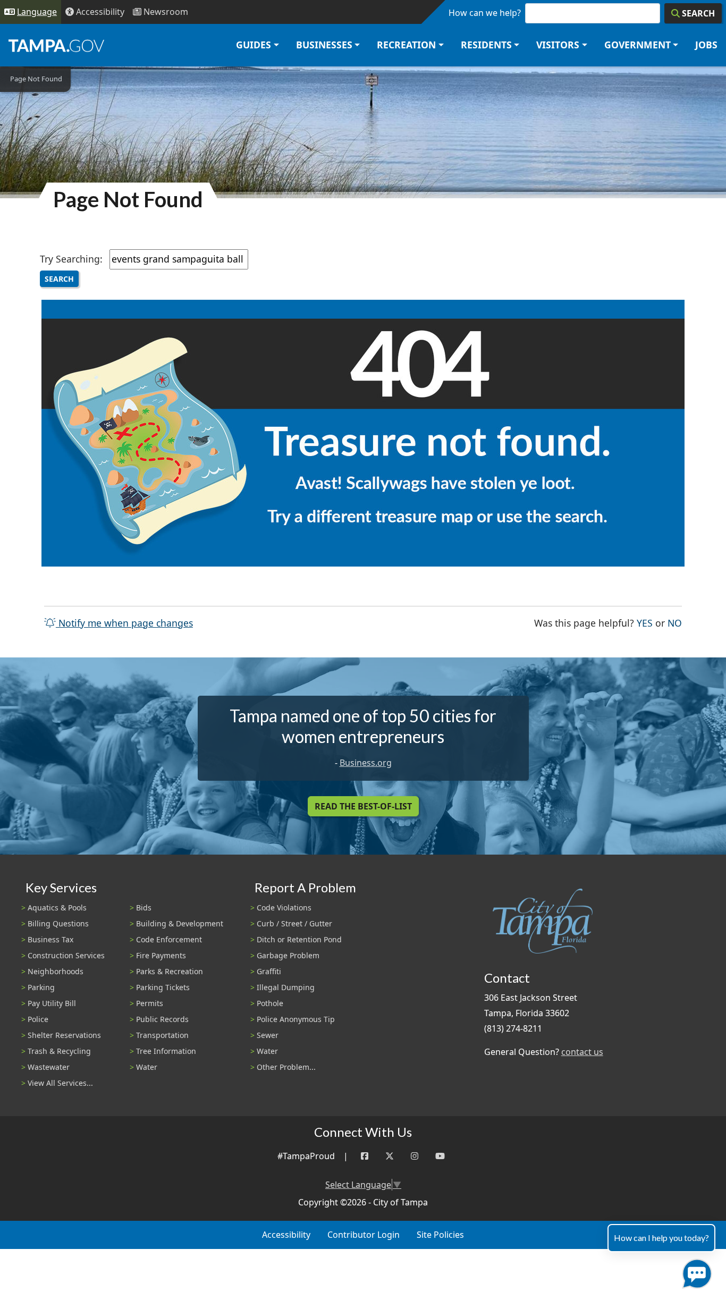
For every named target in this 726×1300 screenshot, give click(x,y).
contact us (582, 1052)
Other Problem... (286, 1067)
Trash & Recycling (59, 1051)
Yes (645, 622)
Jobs (706, 44)
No (675, 622)
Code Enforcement (169, 939)
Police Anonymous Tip (296, 1019)
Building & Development (179, 923)
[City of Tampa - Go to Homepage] (56, 45)
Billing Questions (58, 923)
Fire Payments (161, 955)
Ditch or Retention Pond (299, 939)
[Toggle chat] (694, 1271)
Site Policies (440, 1234)
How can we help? (485, 13)
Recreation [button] (406, 44)
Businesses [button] (324, 44)
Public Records (162, 1019)
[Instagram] (414, 1156)
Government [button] (637, 44)
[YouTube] (440, 1156)
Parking (41, 987)
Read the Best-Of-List (363, 806)
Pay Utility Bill (52, 1003)
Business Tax (50, 939)
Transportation (162, 1035)
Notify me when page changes (124, 623)
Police (38, 1019)
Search (59, 279)
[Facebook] (364, 1156)
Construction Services (66, 955)
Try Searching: (71, 258)
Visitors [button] (557, 44)
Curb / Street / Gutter (294, 923)
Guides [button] (253, 44)
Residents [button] (486, 44)
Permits (149, 1003)
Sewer (267, 1035)
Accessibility (286, 1234)
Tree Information (166, 1051)
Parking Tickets (163, 987)
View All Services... (60, 1083)
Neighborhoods (55, 971)
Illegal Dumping (286, 987)
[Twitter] (389, 1156)
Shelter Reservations (64, 1035)
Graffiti (269, 971)
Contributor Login (363, 1234)
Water (146, 1067)
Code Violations (284, 907)
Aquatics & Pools (57, 907)
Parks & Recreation (169, 971)
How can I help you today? (661, 1238)
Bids (143, 907)
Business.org (366, 763)
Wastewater (49, 1067)
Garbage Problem (288, 955)
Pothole (270, 1003)
